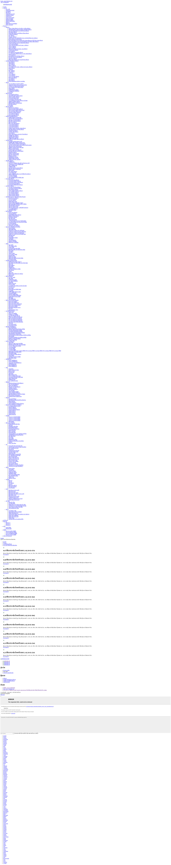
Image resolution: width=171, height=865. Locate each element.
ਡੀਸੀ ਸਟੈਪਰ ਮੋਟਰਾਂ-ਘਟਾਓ (14, 496)
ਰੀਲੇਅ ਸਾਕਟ (11, 477)
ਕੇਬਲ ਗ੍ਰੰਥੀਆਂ (11, 265)
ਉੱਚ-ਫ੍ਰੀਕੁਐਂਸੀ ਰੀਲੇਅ (13, 475)
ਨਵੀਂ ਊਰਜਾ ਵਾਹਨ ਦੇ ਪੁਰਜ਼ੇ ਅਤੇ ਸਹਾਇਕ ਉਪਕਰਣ (16, 196)
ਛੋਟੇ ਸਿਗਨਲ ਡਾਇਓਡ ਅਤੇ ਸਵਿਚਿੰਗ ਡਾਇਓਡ (17, 337)
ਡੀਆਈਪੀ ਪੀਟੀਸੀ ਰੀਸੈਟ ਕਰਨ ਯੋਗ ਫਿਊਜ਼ (17, 344)
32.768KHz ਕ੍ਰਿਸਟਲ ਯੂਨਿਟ (14, 406)
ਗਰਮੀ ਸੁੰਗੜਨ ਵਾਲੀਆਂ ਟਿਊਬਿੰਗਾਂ (15, 512)
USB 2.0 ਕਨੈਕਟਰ (12, 47)
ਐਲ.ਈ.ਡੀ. (11, 323)
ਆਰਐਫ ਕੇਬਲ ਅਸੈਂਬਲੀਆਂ (14, 91)
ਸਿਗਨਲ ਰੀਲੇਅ (12, 468)
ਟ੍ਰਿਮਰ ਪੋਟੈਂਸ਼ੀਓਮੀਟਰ (13, 361)
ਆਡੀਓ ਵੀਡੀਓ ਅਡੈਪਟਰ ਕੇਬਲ (15, 291)
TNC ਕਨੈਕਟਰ (11, 71)
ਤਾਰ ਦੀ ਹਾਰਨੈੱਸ (12, 284)
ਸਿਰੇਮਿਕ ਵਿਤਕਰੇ (12, 413)
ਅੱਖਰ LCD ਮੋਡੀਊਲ (13, 313)
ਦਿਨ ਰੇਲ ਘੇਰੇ (11, 449)
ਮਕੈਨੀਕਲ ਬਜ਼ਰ (12, 235)
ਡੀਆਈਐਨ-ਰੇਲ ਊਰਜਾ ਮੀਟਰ (14, 307)
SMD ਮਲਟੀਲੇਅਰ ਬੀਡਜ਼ (14, 391)
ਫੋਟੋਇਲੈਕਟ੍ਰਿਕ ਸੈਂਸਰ (13, 439)
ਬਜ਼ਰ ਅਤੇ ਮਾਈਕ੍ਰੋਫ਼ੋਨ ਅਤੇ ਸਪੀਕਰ (13, 226)
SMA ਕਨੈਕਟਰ (12, 62)
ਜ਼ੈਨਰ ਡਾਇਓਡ (11, 336)
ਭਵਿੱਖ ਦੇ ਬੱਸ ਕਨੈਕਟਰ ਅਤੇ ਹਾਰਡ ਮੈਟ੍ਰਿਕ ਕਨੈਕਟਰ (19, 59)
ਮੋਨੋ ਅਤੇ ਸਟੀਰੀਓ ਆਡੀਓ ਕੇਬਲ (15, 295)
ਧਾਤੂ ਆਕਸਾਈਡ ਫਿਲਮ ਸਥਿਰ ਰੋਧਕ (16, 377)
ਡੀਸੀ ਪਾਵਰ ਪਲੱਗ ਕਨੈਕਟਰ (14, 123)
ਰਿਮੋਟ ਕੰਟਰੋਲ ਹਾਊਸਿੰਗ (13, 463)
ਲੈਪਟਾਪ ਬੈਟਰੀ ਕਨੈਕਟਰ (13, 224)
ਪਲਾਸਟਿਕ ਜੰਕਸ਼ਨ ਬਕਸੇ (13, 451)
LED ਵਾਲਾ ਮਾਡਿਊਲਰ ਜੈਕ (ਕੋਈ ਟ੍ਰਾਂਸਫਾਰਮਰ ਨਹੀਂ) (19, 163)
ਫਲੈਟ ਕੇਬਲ (11, 278)
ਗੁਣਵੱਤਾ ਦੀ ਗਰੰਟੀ (9, 18)
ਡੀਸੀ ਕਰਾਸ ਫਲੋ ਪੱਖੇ (13, 485)
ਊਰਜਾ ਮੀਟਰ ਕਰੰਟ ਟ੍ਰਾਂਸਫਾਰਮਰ (15, 303)
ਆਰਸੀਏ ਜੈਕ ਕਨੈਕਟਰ (13, 130)
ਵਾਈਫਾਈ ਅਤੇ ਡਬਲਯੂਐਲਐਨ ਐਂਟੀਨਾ (16, 86)
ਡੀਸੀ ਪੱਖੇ (10, 480)
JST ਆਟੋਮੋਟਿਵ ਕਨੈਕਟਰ (13, 193)
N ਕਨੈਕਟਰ (11, 73)
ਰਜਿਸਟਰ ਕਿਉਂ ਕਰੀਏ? (10, 21)
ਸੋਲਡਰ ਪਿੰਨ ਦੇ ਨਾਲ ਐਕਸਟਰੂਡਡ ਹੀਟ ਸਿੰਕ (17, 504)
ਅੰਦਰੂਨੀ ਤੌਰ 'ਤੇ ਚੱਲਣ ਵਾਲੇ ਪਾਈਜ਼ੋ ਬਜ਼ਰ (16, 230)
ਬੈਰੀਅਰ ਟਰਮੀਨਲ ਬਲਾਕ (14, 148)
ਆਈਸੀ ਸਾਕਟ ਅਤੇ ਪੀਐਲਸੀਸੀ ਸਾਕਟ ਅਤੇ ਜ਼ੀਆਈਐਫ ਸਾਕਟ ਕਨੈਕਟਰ (23, 38)
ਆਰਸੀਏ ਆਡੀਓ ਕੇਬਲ (13, 294)
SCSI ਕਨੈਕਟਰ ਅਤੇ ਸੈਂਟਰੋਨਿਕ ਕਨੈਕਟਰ (16, 56)
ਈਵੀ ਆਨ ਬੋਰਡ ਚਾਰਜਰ (13, 206)
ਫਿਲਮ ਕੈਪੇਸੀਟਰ (12, 401)
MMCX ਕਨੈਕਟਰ (12, 65)
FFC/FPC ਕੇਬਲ (12, 277)
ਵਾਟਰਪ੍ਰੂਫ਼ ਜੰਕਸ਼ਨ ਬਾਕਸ (14, 98)
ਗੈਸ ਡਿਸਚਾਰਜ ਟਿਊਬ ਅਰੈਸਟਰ (15, 354)
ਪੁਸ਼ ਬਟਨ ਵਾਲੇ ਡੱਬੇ (12, 462)
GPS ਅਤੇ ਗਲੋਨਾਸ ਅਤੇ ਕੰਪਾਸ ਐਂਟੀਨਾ (16, 83)
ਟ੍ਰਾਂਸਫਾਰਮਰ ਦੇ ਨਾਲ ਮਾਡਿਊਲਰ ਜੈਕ (16, 164)
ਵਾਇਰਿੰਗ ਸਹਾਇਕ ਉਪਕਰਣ (11, 260)
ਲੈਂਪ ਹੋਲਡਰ (11, 105)
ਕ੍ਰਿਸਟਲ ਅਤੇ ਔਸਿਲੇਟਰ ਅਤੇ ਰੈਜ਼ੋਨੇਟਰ (13, 404)
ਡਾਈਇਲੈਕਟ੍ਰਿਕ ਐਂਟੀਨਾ (14, 89)
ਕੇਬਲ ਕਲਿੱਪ (11, 266)
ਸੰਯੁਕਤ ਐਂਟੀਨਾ (12, 88)
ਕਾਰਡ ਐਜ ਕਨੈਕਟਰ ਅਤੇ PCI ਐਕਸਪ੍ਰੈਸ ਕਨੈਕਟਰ (19, 42)
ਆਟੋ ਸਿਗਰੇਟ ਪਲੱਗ (12, 510)
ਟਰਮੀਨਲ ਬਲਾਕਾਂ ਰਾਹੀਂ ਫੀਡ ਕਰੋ (15, 150)
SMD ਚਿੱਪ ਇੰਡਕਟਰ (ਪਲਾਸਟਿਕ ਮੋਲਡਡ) (17, 394)
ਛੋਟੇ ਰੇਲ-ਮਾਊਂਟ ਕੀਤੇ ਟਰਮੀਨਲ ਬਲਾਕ (16, 151)
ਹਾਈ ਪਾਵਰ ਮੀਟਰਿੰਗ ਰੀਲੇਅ (14, 474)
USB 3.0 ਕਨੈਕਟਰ (12, 46)
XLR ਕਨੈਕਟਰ (11, 133)
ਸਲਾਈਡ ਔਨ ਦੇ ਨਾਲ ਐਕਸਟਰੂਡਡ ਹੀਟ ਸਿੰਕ (17, 505)
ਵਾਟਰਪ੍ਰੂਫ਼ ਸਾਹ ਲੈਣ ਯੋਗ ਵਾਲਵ (15, 99)
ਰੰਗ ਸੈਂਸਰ (10, 442)
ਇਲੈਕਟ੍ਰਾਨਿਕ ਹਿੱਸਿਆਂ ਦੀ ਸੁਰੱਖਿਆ (16, 273)
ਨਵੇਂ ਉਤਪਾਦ (5, 520)
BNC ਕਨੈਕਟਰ (12, 70)
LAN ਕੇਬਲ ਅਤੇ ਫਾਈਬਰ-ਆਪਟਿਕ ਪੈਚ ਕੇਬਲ (18, 285)
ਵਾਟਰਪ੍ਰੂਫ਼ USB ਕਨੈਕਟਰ (14, 180)
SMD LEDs (11, 312)
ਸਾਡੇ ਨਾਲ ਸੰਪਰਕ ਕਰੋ (7, 536)
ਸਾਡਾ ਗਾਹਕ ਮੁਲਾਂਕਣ (10, 17)
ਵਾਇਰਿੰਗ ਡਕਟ (12, 267)
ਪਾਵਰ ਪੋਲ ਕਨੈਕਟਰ (12, 213)
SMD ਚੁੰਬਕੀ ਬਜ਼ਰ (12, 229)
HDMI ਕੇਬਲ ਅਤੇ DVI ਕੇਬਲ (14, 296)
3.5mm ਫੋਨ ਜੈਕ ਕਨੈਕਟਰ (14, 125)
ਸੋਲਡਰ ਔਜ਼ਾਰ (11, 518)
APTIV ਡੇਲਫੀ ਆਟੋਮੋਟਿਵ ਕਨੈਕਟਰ (16, 190)
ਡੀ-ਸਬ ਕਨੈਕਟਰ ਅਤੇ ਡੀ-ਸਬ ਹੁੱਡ (15, 39)
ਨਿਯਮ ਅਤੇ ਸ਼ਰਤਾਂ (9, 24)
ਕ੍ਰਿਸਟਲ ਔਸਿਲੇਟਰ (13, 408)
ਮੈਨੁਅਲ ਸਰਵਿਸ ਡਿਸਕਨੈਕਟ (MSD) (16, 202)
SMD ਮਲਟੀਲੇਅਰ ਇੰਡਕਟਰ (14, 392)
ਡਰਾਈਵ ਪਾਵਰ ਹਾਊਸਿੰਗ (13, 461)
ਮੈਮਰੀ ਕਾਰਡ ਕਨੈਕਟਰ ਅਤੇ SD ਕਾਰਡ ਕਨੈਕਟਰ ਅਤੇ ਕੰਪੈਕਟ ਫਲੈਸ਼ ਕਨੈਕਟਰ (23, 41)
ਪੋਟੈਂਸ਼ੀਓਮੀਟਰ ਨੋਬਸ (12, 364)
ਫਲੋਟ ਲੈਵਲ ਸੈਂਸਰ (12, 436)
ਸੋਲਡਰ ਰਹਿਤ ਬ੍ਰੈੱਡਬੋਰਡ (13, 515)
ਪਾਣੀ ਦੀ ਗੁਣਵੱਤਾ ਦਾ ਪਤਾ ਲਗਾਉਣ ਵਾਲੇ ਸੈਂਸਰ (17, 433)
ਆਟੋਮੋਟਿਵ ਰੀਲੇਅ (12, 471)
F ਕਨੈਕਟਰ (11, 69)
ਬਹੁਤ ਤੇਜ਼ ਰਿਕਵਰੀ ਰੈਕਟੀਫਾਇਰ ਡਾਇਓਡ (17, 332)
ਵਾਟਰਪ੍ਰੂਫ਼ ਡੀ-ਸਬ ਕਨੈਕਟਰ (14, 183)
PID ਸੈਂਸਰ (11, 425)
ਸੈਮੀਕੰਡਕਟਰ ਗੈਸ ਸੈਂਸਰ (13, 426)
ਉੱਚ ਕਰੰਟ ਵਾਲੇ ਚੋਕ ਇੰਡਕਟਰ (14, 386)
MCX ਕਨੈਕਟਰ (12, 64)
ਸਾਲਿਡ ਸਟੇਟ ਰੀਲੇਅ (13, 472)
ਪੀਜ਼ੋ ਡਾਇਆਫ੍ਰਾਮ (12, 240)
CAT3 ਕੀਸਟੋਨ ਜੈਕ (12, 172)
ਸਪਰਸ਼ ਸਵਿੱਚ (11, 247)
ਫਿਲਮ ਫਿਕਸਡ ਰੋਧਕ (13, 374)
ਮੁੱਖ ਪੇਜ (4, 6)
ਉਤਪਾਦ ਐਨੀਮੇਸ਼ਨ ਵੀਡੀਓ (11, 532)
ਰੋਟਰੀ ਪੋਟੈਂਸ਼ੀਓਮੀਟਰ (13, 366)
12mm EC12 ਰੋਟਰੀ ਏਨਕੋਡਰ (14, 419)
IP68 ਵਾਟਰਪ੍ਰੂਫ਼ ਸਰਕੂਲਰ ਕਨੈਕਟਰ (16, 109)
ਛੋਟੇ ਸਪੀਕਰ (11, 236)
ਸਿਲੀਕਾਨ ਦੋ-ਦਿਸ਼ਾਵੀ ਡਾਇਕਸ (15, 338)
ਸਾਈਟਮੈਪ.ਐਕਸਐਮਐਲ (8, 672)
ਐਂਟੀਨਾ (7, 82)
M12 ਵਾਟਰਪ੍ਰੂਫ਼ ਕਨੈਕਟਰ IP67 (15, 111)
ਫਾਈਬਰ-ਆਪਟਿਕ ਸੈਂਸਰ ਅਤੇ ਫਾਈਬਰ (16, 441)
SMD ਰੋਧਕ (11, 373)
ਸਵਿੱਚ (7, 243)
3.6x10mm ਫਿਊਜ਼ (12, 347)
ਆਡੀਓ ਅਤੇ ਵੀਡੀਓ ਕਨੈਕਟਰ (11, 116)
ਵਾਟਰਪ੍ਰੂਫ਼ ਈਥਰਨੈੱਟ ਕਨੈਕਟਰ (15, 181)
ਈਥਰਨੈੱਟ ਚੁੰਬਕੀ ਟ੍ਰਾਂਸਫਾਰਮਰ (15, 169)
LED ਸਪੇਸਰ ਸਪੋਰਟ (13, 325)
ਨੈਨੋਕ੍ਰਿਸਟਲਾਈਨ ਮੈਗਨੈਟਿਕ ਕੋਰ (15, 396)
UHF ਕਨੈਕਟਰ (11, 79)
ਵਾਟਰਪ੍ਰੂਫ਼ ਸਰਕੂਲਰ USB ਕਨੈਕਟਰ (16, 182)
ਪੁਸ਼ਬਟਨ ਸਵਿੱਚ (12, 253)
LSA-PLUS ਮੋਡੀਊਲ (13, 176)
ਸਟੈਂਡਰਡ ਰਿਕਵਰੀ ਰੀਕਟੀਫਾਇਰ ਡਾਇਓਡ (17, 329)
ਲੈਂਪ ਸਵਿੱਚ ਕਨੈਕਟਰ (12, 104)
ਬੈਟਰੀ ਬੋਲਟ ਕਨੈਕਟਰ (13, 217)
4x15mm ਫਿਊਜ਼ (12, 348)
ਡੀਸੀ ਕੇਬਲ (11, 297)
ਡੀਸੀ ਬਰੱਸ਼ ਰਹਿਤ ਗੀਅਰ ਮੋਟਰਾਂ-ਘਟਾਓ (16, 493)
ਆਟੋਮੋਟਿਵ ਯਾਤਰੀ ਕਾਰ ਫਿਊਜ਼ (15, 356)
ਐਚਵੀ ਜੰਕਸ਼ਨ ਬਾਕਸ (13, 201)
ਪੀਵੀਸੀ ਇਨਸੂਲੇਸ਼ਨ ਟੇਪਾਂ (13, 513)
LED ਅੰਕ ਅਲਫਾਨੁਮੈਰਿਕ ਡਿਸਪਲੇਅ (16, 321)
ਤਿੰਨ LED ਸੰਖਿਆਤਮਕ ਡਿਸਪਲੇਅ (15, 319)
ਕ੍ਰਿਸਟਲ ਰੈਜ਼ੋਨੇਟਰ (12, 407)
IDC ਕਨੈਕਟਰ (11, 35)
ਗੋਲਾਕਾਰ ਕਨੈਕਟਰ (9, 106)
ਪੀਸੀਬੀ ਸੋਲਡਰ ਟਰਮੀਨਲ (14, 158)
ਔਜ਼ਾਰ (7, 509)
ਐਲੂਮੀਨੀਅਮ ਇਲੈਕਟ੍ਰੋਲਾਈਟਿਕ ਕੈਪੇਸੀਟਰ (17, 400)
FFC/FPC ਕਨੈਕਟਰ (12, 36)
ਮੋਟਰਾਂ (7, 489)
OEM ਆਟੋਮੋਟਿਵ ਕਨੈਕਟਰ (14, 195)
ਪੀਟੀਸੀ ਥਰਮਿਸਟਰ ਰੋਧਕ (14, 370)
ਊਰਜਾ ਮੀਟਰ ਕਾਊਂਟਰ (13, 301)
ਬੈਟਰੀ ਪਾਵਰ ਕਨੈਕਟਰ (13, 212)
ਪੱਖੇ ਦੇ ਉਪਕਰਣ (12, 487)
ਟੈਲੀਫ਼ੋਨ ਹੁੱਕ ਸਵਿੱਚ (12, 257)
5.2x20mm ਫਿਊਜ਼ (12, 349)
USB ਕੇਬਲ (11, 282)
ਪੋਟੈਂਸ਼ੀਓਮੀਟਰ (8, 359)
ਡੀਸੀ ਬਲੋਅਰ (11, 483)
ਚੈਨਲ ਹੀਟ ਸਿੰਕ (12, 502)
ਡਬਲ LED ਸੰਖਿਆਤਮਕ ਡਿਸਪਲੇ (15, 318)
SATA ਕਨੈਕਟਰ (12, 51)
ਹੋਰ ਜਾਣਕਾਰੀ (6, 554)
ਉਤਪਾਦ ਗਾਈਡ (6, 670)
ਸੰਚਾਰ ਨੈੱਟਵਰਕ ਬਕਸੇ (13, 456)
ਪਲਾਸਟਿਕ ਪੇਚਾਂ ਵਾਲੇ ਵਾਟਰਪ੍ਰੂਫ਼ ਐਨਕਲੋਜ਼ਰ (17, 447)
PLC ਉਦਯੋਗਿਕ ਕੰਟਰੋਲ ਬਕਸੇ (14, 455)
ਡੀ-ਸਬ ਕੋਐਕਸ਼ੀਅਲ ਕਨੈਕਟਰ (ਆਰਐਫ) (17, 81)
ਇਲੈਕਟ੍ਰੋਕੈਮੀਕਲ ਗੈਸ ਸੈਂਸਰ (14, 424)
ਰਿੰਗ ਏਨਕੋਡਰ (11, 421)
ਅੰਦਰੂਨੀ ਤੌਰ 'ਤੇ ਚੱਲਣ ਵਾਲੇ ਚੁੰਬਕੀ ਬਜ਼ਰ (16, 233)
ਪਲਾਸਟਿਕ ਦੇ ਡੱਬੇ (12, 453)
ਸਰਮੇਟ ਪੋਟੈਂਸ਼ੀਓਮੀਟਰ (13, 360)
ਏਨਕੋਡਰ (7, 415)
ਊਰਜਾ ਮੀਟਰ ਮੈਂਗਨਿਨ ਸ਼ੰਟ (14, 302)
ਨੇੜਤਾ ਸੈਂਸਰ (11, 437)
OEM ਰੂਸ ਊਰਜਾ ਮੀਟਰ (13, 309)
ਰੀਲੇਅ (7, 467)
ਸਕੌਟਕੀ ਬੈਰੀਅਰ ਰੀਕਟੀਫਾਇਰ (15, 334)
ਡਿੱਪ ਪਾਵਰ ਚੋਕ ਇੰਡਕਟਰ (14, 384)
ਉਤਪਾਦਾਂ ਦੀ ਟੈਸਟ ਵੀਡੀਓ (11, 534)
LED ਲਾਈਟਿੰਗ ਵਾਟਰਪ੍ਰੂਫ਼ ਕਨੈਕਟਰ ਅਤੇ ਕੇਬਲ (18, 100)
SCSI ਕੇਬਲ (11, 290)
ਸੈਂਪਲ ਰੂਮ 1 (8, 522)
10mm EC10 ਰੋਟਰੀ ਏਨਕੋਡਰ (14, 417)
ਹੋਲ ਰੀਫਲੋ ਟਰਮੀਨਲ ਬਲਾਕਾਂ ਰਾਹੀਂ (15, 141)
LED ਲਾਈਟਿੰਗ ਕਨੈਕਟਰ (14, 94)
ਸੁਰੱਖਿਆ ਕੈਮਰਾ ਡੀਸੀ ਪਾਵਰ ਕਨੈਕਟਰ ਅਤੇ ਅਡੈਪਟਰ (19, 514)
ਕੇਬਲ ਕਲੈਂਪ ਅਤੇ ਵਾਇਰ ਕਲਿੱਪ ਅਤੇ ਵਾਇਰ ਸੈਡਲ (18, 263)
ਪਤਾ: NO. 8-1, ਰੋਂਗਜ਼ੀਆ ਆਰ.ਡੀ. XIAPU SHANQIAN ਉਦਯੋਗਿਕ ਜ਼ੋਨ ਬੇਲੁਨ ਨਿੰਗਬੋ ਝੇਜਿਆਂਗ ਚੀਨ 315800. (25, 690)
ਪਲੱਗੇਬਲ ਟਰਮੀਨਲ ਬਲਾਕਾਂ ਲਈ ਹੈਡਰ (16, 147)
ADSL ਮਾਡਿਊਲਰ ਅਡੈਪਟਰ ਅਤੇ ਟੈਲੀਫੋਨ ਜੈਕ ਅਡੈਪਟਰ (20, 174)
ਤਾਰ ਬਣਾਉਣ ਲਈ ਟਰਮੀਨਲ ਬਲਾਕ (15, 95)
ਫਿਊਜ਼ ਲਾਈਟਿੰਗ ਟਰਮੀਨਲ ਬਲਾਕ (15, 103)
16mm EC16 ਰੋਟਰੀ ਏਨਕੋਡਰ (14, 420)
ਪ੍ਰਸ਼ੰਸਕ (7, 479)
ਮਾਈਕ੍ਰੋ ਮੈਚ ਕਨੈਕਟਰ (13, 34)
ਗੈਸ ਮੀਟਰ (11, 308)
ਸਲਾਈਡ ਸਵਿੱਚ (12, 255)
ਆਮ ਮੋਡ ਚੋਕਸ (12, 390)
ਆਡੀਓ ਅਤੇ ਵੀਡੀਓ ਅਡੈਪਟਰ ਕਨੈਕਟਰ (16, 139)
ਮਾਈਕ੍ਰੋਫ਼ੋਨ (11, 239)
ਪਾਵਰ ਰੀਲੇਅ (11, 469)
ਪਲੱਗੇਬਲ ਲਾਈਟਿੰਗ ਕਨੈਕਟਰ (14, 101)
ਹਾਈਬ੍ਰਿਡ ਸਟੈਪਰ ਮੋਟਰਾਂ (14, 497)
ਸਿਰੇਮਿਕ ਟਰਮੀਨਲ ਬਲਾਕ (14, 153)
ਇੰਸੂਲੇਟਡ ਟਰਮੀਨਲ (12, 156)
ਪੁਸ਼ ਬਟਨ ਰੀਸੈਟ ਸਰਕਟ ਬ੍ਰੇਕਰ (15, 346)
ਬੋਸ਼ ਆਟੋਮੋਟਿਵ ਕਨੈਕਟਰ (13, 189)
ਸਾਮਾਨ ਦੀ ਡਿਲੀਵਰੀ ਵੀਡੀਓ (11, 533)
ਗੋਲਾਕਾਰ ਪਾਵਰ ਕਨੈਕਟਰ (13, 107)
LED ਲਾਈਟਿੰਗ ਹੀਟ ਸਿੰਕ (14, 508)
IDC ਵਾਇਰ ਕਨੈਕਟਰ (13, 171)
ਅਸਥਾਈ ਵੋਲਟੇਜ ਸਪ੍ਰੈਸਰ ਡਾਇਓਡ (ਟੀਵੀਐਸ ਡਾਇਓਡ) (20, 335)
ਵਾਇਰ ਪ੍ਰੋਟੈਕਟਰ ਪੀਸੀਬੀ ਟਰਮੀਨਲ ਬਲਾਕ (17, 144)
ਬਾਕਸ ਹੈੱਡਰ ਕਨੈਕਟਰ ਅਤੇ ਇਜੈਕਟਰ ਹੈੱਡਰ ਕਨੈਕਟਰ (19, 33)
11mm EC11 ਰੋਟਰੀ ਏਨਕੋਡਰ (14, 418)
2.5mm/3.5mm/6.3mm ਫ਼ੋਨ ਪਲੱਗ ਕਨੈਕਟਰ (17, 128)
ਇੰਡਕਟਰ (8, 382)
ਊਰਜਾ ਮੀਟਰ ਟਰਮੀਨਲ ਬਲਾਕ (15, 305)
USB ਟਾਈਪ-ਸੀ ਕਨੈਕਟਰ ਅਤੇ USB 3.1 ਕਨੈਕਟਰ (18, 45)
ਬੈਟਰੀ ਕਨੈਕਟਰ (9, 211)
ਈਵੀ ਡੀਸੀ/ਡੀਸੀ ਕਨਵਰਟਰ (14, 205)
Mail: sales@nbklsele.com (8, 689)
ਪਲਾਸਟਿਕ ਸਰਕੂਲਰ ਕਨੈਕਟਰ (14, 112)
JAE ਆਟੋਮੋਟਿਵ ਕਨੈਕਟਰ (14, 192)
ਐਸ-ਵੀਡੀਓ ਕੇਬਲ (12, 299)
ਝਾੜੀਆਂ (10, 271)
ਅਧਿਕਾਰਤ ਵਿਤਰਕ (10, 15)
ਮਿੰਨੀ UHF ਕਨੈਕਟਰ (13, 77)
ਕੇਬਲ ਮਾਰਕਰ (11, 275)
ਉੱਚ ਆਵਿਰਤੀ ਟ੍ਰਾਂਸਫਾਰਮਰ (14, 395)
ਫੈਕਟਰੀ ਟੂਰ (8, 12)
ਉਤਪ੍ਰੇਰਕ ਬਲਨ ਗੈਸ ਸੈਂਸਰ (14, 429)
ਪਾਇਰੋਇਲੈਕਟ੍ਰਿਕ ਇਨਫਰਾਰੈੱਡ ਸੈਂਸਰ (16, 435)
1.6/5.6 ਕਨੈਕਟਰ (12, 75)
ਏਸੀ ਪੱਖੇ (10, 481)
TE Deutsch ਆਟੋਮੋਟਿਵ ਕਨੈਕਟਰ (15, 188)
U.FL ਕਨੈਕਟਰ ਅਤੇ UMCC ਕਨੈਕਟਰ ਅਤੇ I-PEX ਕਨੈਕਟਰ (20, 67)
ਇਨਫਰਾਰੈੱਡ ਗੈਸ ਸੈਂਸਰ (13, 427)
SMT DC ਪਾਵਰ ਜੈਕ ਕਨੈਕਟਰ (15, 119)
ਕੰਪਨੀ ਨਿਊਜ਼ (8, 527)
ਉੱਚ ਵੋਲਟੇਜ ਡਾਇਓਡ (13, 340)
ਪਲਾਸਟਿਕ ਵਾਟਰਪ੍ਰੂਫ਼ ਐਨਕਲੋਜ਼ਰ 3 (16, 466)
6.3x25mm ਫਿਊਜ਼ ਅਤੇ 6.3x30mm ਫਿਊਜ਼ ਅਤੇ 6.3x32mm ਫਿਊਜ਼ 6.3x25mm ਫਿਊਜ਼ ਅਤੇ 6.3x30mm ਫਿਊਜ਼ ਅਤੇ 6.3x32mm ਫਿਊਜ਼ (35, 350)
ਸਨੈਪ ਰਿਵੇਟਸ (11, 270)
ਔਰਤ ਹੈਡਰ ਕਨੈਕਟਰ (13, 32)
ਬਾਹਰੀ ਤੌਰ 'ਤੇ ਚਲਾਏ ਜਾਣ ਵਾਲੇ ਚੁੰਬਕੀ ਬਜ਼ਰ (17, 234)
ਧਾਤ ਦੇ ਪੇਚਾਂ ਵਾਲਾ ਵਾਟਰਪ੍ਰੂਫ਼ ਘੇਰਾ (15, 445)
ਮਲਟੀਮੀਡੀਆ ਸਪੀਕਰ (13, 237)
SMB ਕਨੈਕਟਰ (12, 63)
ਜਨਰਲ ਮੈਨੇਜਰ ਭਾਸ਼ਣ (10, 10)
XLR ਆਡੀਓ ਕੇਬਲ (12, 293)
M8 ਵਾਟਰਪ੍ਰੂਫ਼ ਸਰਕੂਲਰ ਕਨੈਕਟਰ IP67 (17, 110)
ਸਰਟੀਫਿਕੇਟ (8, 11)
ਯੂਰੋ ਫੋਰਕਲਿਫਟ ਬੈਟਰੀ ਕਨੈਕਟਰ (15, 214)
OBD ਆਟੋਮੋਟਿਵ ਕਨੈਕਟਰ (14, 194)
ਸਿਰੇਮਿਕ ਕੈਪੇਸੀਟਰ (12, 402)
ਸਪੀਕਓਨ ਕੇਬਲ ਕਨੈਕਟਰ (14, 136)
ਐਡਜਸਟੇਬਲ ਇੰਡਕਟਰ (13, 389)
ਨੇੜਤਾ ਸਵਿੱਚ (11, 438)
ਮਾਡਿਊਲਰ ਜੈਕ (11, 162)
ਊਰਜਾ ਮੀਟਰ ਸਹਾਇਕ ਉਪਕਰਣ (12, 300)
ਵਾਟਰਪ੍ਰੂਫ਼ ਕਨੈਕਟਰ (10, 178)
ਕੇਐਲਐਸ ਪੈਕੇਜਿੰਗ (9, 20)
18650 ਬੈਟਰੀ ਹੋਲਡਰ (13, 219)
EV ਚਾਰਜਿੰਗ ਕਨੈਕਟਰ (13, 208)
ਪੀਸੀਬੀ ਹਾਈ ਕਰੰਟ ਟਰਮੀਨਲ (14, 159)
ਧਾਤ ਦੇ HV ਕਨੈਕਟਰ (13, 199)
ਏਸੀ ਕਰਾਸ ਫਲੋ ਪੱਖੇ (12, 486)
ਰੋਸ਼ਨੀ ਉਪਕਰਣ (9, 93)
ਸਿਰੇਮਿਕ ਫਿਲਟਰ (12, 412)
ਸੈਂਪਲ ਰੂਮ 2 (8, 524)
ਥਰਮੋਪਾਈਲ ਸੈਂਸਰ (12, 432)
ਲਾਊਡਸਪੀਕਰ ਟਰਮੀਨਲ (13, 137)
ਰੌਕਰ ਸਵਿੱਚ (11, 245)
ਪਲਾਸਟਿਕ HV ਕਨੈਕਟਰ (13, 198)
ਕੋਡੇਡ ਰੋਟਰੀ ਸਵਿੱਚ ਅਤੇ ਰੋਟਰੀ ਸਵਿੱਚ (16, 258)
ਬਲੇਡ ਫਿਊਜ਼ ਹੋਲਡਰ (12, 358)
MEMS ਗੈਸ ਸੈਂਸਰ (12, 430)
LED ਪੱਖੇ (10, 484)
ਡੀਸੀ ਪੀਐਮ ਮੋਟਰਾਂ (12, 495)
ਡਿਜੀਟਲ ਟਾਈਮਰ (12, 478)
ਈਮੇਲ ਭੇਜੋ (3, 694)
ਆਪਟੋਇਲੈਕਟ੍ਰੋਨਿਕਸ (10, 311)
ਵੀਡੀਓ (4, 530)
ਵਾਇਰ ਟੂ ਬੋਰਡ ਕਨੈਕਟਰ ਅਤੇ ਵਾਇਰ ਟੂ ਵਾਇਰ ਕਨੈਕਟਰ (19, 28)
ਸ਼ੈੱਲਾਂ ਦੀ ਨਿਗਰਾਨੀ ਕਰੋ (13, 460)
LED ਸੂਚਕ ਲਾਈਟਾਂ (12, 324)
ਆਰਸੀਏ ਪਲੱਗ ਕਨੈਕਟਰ (13, 131)
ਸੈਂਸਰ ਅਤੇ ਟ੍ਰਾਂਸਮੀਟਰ (10, 423)
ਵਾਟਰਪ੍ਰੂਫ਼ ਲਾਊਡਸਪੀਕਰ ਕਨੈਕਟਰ (16, 184)
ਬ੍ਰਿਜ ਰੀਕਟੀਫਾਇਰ (12, 328)
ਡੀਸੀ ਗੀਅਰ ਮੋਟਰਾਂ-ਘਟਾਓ (14, 490)
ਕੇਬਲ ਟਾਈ (11, 264)
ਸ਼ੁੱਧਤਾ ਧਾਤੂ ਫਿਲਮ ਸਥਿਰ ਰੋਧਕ (15, 376)
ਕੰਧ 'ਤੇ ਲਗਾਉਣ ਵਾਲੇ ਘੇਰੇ (13, 448)
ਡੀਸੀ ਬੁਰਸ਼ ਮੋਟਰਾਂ (12, 491)
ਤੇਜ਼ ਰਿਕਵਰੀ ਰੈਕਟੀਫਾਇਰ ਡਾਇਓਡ (15, 331)
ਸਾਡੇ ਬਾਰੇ (5, 8)
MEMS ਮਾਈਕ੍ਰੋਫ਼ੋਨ (13, 241)
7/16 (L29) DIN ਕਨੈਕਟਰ (14, 76)
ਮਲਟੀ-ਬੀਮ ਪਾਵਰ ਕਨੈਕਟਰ (14, 225)
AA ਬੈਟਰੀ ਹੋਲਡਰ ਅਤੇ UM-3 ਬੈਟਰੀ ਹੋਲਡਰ (17, 220)
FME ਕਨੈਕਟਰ (11, 80)
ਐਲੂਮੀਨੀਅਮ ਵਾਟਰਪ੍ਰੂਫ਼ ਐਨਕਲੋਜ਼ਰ (16, 465)
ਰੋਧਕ (7, 367)
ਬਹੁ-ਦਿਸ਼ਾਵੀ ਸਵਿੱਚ (12, 259)
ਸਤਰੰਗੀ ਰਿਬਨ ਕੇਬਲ (13, 279)
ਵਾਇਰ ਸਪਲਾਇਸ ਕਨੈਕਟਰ (14, 97)
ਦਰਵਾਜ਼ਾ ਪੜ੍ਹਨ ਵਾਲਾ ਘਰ (14, 459)
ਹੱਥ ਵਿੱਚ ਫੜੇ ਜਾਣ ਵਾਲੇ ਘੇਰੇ (14, 450)
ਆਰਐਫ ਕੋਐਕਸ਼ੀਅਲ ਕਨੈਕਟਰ (12, 61)
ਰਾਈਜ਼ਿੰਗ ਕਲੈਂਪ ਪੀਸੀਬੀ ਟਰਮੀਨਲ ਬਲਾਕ (17, 142)
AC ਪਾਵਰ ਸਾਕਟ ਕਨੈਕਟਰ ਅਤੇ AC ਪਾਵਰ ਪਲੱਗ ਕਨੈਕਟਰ (20, 53)
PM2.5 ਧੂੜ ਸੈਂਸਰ (12, 431)
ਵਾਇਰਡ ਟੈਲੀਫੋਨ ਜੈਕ (13, 175)
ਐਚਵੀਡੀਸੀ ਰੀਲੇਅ (12, 210)
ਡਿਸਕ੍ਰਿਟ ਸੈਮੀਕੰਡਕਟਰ (11, 326)
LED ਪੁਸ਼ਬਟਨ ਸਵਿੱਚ (13, 254)
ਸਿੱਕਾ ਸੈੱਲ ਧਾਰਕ (12, 218)
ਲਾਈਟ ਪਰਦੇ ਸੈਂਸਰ (12, 443)
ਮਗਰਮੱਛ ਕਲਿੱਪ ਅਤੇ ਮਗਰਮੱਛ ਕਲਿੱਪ (16, 519)
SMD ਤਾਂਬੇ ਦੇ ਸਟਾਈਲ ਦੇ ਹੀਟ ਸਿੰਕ (16, 507)
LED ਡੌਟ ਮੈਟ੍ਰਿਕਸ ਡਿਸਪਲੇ (14, 315)
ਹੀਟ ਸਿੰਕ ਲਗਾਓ (12, 503)
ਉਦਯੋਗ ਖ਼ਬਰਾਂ (9, 528)
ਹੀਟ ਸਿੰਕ (8, 501)
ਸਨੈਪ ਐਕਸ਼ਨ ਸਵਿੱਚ (13, 246)
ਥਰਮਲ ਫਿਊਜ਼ (11, 355)
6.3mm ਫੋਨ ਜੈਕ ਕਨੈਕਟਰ (14, 127)
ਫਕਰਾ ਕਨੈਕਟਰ (12, 68)
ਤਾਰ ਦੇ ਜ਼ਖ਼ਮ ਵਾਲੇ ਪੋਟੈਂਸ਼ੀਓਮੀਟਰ (15, 362)
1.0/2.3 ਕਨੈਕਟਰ (12, 74)
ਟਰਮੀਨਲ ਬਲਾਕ (9, 140)
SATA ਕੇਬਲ (11, 288)
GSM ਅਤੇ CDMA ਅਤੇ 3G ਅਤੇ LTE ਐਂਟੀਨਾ (18, 85)
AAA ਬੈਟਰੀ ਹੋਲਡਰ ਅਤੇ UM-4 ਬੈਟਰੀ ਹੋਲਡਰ (18, 222)
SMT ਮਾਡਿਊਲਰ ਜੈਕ (13, 165)
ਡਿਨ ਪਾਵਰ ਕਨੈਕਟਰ (13, 122)
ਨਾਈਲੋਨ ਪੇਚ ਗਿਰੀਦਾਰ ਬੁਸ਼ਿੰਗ (14, 269)
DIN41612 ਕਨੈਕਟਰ (13, 58)
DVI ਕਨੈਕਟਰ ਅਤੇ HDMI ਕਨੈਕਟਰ (16, 52)
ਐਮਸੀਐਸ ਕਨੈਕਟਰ (13, 152)
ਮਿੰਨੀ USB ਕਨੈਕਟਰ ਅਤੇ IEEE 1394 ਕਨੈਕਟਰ (18, 49)
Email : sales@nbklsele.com (6, 1)
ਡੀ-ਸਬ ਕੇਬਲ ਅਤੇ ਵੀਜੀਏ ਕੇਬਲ (15, 289)
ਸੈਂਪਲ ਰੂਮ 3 (8, 525)
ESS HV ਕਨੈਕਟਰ (12, 200)
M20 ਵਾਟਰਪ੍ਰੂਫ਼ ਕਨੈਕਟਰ (14, 115)
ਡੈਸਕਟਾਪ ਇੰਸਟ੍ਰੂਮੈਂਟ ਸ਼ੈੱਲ (14, 457)
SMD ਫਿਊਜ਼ (11, 342)
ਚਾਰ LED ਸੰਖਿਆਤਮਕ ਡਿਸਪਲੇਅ (15, 320)
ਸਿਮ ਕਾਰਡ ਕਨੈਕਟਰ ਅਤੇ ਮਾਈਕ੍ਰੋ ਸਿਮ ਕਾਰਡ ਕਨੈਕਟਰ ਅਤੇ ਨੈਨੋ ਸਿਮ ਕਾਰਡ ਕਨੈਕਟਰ (26, 40)
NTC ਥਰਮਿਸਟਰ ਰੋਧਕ (13, 380)
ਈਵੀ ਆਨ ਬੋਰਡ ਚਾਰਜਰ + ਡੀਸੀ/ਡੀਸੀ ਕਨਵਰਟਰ (18, 207)
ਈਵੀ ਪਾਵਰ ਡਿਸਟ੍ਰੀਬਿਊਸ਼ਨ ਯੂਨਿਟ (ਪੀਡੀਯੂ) (18, 204)
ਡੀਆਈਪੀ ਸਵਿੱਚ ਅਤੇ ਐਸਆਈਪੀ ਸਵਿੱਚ (17, 249)
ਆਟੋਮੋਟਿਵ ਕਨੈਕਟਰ (10, 186)
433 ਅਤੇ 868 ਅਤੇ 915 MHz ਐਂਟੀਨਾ (16, 87)
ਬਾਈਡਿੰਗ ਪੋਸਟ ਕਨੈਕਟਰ (13, 135)
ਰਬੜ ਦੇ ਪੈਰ (11, 272)
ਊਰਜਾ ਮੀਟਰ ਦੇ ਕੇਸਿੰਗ (13, 306)
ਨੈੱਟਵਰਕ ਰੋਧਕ (11, 372)
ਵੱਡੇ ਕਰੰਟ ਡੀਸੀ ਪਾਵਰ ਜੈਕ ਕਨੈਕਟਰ (16, 118)
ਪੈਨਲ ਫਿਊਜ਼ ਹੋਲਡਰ (12, 353)
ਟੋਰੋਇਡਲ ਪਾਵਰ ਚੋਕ (13, 388)
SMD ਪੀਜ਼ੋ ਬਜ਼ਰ (12, 228)
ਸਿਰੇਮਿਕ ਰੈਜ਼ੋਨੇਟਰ (12, 410)
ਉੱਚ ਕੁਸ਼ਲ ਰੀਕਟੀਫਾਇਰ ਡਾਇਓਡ (15, 330)
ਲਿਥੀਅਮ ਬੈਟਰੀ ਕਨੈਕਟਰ (14, 216)
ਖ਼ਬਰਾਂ (4, 526)
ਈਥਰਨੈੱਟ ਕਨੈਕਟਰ (9, 160)
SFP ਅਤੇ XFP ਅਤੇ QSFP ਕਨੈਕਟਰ (16, 168)
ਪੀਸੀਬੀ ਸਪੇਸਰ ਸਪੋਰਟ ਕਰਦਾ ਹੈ (15, 261)
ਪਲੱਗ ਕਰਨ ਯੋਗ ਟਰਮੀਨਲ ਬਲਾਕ (15, 146)
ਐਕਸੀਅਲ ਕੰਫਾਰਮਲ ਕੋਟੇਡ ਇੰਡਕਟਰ (16, 383)
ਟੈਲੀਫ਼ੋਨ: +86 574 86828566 (9, 687)
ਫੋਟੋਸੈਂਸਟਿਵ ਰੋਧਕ (12, 379)
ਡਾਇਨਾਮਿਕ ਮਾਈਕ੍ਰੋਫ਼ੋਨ (13, 242)
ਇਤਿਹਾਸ (8, 22)
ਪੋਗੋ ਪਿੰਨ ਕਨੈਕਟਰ (12, 55)
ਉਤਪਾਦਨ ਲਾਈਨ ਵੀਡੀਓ (11, 531)
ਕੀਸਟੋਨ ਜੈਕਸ (11, 170)
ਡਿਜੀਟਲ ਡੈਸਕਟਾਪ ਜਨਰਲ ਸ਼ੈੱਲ (15, 454)
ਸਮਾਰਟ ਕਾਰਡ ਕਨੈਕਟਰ (13, 44)
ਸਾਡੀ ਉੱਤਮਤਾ (9, 16)
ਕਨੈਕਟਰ (7, 27)
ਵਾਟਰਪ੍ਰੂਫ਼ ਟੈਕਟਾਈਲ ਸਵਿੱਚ (14, 248)
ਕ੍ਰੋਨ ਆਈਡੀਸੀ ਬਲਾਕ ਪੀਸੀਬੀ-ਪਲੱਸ (16, 177)
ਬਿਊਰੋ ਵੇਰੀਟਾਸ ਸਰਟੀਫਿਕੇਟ (11, 23)
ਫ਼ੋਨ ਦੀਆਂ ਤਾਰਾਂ (12, 287)
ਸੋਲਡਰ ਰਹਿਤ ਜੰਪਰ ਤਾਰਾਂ (14, 516)
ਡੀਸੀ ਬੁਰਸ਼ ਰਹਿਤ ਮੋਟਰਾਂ (13, 492)
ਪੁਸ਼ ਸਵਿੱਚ (11, 252)
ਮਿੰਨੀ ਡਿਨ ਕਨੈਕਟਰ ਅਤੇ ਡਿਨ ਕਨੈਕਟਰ (16, 129)
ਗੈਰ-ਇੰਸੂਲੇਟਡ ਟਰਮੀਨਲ (13, 157)
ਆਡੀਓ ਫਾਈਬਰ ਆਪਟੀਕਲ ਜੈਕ (15, 117)
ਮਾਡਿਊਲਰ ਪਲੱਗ (12, 166)
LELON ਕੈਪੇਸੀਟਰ (12, 398)
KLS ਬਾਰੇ (8, 9)
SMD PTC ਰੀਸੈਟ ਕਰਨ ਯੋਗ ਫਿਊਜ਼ (16, 343)
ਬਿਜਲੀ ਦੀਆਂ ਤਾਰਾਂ (12, 283)
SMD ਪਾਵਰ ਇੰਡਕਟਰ (13, 385)
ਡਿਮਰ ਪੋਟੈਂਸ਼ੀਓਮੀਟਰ (13, 365)
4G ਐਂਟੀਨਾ (11, 92)
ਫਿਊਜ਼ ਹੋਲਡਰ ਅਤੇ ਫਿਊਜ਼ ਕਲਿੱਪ (15, 352)
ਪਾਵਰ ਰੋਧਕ (11, 368)
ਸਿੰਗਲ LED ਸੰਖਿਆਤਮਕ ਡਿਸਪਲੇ (15, 317)
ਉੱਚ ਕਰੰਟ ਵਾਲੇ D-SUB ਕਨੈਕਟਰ (15, 57)
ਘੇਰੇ (6, 444)
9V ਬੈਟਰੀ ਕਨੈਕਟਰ (12, 223)
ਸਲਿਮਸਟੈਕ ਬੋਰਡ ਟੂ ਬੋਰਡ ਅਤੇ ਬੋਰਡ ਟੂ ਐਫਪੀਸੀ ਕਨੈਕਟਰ (20, 29)
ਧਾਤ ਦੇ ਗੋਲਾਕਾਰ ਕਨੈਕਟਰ (14, 113)
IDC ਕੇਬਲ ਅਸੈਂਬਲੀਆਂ (13, 281)
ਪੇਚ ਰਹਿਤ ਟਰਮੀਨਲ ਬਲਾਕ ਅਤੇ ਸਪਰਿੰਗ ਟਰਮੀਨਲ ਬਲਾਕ (20, 145)
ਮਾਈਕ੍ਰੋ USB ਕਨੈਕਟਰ (13, 50)
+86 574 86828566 (5, 2)
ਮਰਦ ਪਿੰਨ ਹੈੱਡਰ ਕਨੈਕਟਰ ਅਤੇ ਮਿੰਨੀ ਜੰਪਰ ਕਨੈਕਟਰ (19, 30)
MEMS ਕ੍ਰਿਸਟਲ (12, 414)
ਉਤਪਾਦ (4, 26)
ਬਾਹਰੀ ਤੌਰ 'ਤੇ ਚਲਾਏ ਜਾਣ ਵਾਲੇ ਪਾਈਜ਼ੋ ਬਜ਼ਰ (17, 231)
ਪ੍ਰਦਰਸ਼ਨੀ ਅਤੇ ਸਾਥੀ (10, 14)
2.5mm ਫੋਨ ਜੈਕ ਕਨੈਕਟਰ (14, 124)
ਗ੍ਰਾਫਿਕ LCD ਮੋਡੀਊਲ (13, 314)
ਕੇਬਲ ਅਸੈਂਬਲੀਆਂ (9, 276)
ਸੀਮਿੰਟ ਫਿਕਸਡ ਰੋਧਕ (13, 378)
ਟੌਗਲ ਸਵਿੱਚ (11, 251)
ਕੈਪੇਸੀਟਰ (8, 397)
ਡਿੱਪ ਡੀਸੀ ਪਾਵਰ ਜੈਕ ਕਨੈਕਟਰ (15, 121)
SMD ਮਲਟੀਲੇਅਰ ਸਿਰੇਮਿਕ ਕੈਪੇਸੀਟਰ (16, 403)
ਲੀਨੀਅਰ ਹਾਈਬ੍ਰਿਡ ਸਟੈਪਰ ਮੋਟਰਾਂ (16, 498)
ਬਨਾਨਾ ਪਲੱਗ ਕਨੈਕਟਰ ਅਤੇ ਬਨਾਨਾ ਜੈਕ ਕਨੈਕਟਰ (18, 134)
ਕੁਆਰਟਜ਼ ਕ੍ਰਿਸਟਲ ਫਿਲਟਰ (14, 409)
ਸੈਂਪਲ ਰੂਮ (5, 521)
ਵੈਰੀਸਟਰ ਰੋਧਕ (12, 371)
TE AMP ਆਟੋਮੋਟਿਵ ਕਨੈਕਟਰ (15, 187)
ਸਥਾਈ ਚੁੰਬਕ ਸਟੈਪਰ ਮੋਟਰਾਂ (14, 499)
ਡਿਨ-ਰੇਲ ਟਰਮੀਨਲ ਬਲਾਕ (14, 154)
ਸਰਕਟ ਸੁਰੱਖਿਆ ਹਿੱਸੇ (10, 341)
